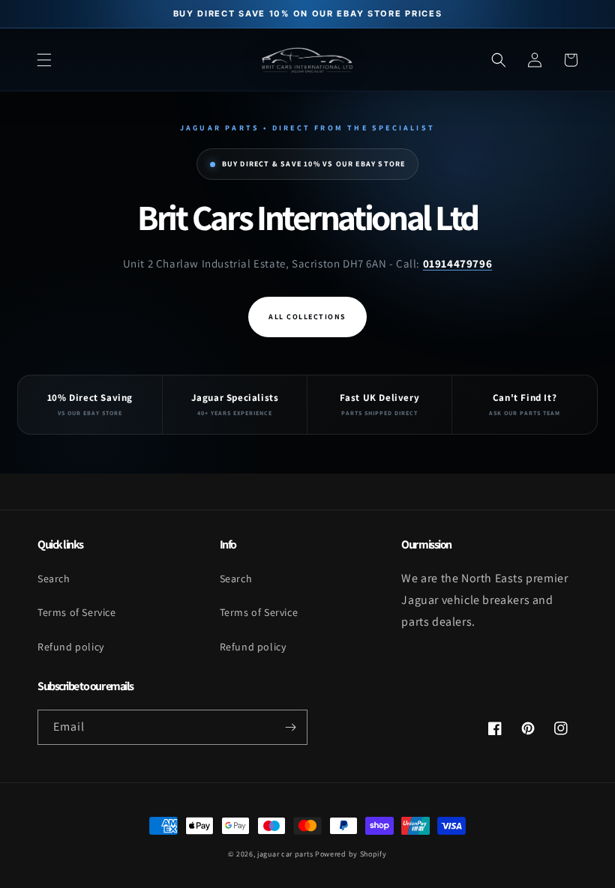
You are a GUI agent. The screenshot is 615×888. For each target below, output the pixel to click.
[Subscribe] (290, 727)
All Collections (307, 316)
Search (54, 578)
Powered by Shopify (351, 854)
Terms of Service (77, 612)
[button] (44, 60)
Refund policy (71, 646)
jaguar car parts (285, 854)
